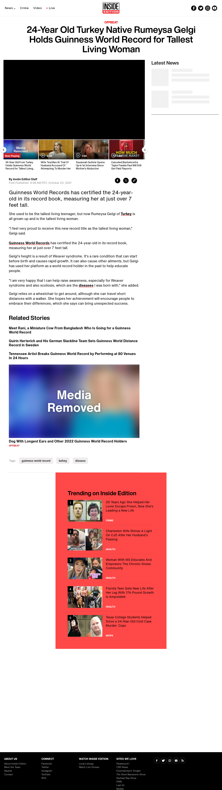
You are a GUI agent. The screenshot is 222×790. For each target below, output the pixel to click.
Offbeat (111, 22)
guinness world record (36, 460)
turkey (63, 460)
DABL (119, 781)
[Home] (111, 8)
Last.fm (120, 785)
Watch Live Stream (89, 767)
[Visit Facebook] (157, 761)
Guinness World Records (29, 242)
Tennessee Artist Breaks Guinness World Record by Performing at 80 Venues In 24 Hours (72, 356)
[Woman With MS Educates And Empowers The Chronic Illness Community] (111, 568)
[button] (74, 400)
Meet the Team (12, 767)
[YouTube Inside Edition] (214, 8)
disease (80, 460)
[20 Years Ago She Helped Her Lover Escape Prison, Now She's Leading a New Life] (111, 511)
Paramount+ (122, 763)
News (9, 8)
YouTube (45, 774)
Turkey (126, 213)
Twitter (45, 767)
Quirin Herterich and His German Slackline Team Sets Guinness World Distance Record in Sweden (73, 343)
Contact (8, 774)
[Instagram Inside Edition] (207, 8)
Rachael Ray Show (126, 778)
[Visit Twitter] (163, 761)
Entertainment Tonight (128, 770)
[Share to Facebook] (117, 181)
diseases (86, 285)
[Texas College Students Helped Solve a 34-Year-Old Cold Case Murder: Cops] (111, 626)
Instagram (46, 770)
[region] (74, 401)
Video (37, 8)
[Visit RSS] (183, 761)
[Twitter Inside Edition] (200, 8)
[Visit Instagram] (170, 761)
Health (110, 549)
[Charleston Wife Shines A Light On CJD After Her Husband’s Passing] (111, 539)
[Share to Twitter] (126, 181)
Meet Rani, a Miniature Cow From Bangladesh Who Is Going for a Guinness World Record (70, 330)
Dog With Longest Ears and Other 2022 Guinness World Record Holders (68, 441)
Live (52, 8)
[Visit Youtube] (176, 761)
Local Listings (86, 763)
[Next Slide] (145, 150)
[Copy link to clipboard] (134, 181)
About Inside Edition (15, 763)
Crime (24, 8)
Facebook (46, 763)
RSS (43, 778)
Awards (8, 770)
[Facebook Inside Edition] (193, 8)
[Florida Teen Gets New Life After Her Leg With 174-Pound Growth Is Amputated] (111, 597)
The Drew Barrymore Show (131, 774)
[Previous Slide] (3, 150)
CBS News (122, 767)
